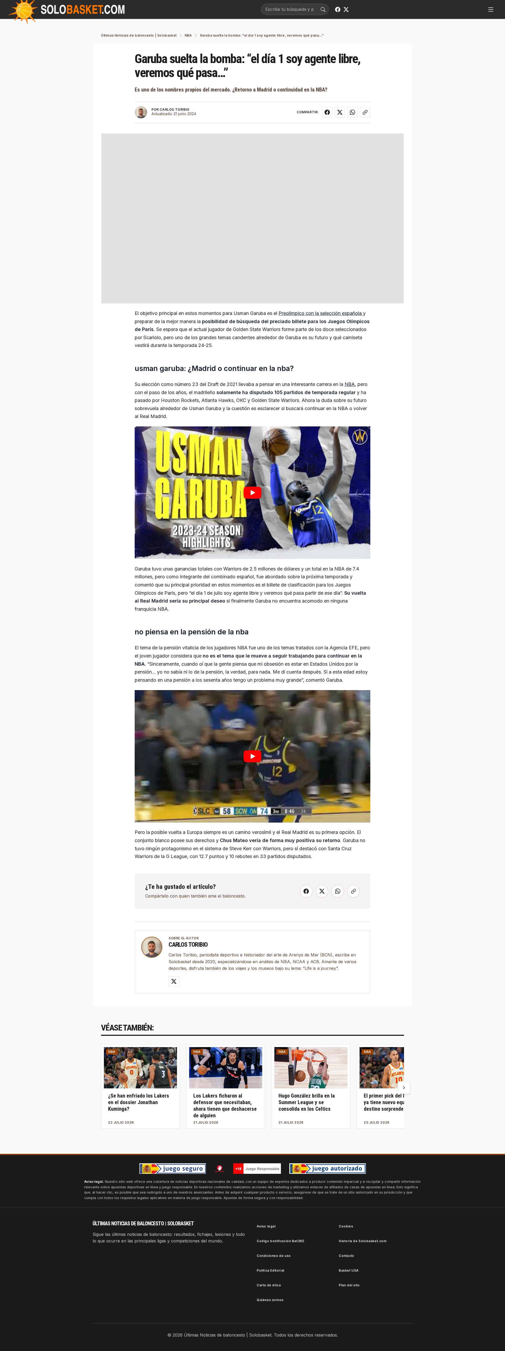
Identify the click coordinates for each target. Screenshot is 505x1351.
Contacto (346, 1256)
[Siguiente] (404, 1087)
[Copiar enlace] (365, 112)
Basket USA (349, 1270)
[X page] (346, 9)
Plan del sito (349, 1285)
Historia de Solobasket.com (363, 1241)
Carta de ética (269, 1285)
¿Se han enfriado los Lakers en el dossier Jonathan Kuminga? (138, 1102)
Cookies (346, 1226)
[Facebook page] (337, 9)
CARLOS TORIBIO (174, 109)
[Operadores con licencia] (327, 1168)
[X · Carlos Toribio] (174, 981)
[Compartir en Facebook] (327, 112)
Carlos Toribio (188, 944)
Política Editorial (270, 1270)
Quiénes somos (270, 1300)
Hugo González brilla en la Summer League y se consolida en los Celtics (307, 1102)
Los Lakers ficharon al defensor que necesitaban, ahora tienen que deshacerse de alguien (225, 1106)
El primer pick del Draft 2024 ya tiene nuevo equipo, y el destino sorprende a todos (395, 1102)
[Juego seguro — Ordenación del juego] (172, 1168)
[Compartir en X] (340, 112)
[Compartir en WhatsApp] (352, 112)
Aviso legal (266, 1226)
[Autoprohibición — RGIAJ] (219, 1168)
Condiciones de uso (274, 1256)
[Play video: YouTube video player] (252, 492)
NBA (350, 384)
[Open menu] (491, 9)
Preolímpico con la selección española (321, 313)
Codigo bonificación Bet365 (280, 1241)
